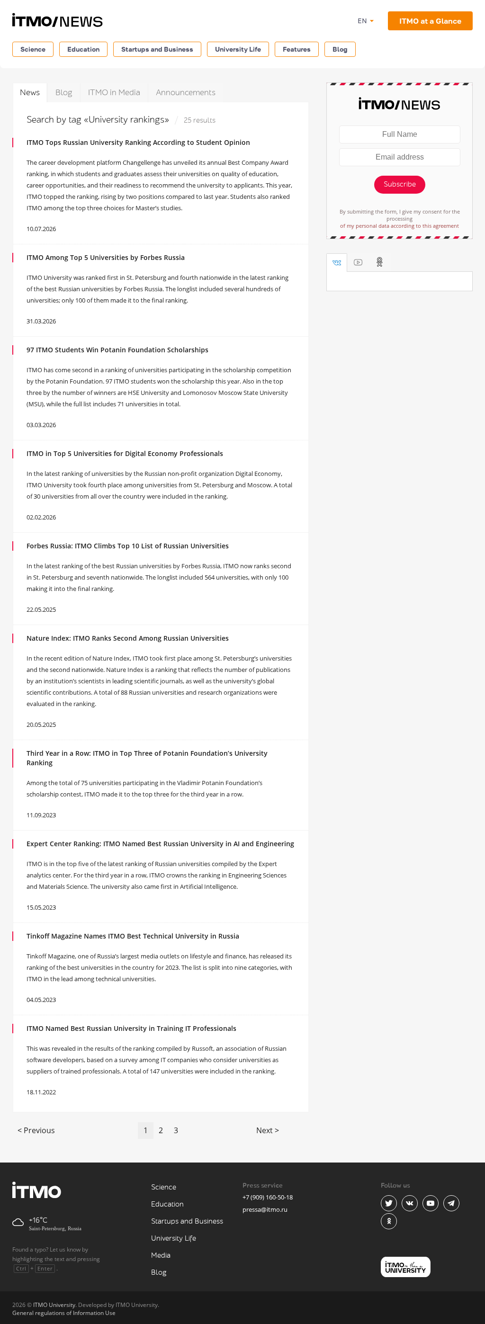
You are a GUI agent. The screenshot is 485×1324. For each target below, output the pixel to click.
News (30, 93)
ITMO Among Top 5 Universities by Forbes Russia (106, 257)
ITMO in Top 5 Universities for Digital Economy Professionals (125, 453)
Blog (340, 49)
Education (83, 49)
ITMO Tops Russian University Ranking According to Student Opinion (138, 142)
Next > (267, 1130)
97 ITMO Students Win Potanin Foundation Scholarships (117, 349)
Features (297, 49)
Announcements (186, 93)
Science (32, 49)
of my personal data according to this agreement (399, 225)
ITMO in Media (114, 93)
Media (161, 1255)
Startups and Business (157, 49)
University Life (238, 49)
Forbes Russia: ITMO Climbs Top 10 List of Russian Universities (128, 545)
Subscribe (400, 184)
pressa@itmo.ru (264, 1209)
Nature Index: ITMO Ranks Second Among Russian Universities (128, 638)
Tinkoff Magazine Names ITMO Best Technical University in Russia (133, 935)
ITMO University (54, 1305)
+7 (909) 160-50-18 (267, 1197)
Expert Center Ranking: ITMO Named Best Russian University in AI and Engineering (160, 843)
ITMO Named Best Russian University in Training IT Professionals (131, 1028)
